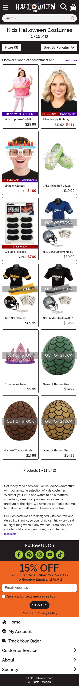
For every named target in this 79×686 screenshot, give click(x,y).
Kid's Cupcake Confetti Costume (18, 119)
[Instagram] (39, 554)
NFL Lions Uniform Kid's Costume (57, 252)
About (8, 660)
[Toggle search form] (63, 7)
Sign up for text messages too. (31, 596)
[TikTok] (60, 554)
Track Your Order (24, 641)
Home (14, 622)
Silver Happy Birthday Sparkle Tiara (56, 119)
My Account (20, 631)
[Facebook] (19, 554)
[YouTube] (50, 554)
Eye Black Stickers (15, 252)
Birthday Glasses (14, 186)
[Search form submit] (72, 18)
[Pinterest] (29, 554)
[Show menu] (5, 7)
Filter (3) (11, 47)
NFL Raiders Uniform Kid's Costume (58, 318)
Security (10, 669)
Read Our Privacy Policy (39, 613)
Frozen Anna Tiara (15, 384)
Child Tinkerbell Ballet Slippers (56, 186)
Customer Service (19, 650)
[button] (73, 7)
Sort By (56, 47)
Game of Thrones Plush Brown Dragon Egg (18, 450)
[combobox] (35, 18)
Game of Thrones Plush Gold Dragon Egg (56, 450)
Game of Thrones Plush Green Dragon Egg (56, 384)
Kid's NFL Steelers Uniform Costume (15, 318)
